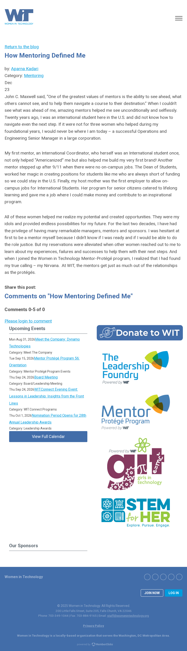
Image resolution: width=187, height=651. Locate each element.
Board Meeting (46, 377)
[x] (155, 577)
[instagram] (163, 577)
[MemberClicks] (19, 18)
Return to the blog (22, 46)
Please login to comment (28, 321)
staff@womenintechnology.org (128, 615)
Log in (174, 593)
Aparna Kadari (24, 68)
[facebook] (147, 577)
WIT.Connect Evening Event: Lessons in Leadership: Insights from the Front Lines (46, 396)
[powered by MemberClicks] (93, 644)
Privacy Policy (93, 625)
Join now (152, 593)
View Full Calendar (48, 436)
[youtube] (179, 577)
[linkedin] (171, 577)
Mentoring (34, 75)
